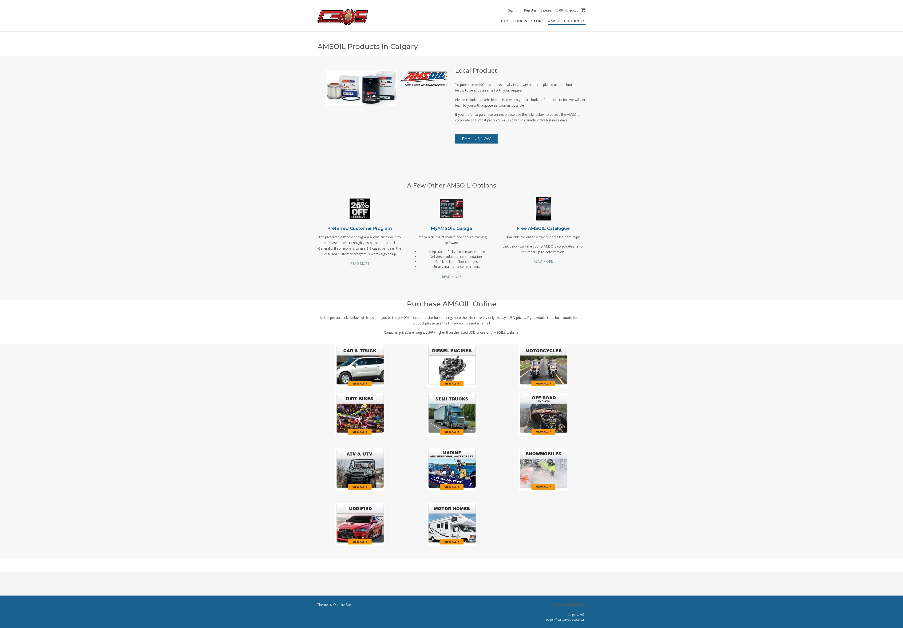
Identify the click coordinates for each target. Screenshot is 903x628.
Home (505, 21)
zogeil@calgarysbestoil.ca (565, 619)
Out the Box (342, 604)
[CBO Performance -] (342, 16)
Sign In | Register (522, 10)
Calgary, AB (575, 614)
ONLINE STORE (529, 21)
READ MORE (359, 263)
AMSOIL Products (567, 21)
